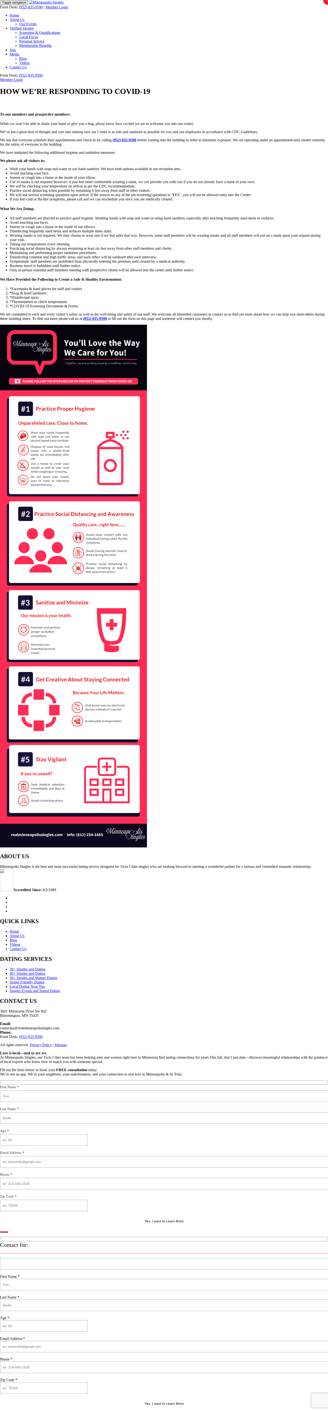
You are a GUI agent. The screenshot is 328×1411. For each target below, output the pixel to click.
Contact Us (18, 67)
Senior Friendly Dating (27, 982)
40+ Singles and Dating (27, 973)
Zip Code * (8, 1196)
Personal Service (31, 41)
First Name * (9, 1087)
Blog (23, 58)
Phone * (6, 1174)
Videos (24, 63)
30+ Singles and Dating (27, 969)
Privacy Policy (41, 1045)
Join (13, 50)
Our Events (27, 24)
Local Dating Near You (27, 986)
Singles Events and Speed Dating (35, 991)
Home (14, 15)
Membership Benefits (35, 46)
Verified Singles (22, 28)
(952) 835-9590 (31, 7)
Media (14, 54)
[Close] (4, 1232)
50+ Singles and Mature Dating (33, 978)
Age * (4, 1131)
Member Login (56, 7)
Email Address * (12, 1153)
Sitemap (61, 1045)
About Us (17, 20)
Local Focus (28, 37)
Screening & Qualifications (39, 33)
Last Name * (9, 1109)
